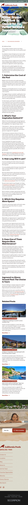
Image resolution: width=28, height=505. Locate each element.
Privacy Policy (14, 496)
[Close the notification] (26, 1)
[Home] (9, 4)
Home (3, 41)
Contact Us (3, 454)
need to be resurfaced (9, 180)
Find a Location (19, 430)
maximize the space (14, 234)
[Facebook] (0, 487)
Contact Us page (14, 294)
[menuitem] (7, 496)
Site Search (3, 483)
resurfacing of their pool (9, 184)
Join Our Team (4, 468)
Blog (1, 461)
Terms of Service (4, 479)
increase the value (19, 291)
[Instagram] (3, 487)
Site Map (20, 496)
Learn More (21, 1)
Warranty (2, 475)
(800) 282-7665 (6, 450)
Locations (2, 458)
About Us (2, 465)
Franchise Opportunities (6, 472)
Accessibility (7, 496)
